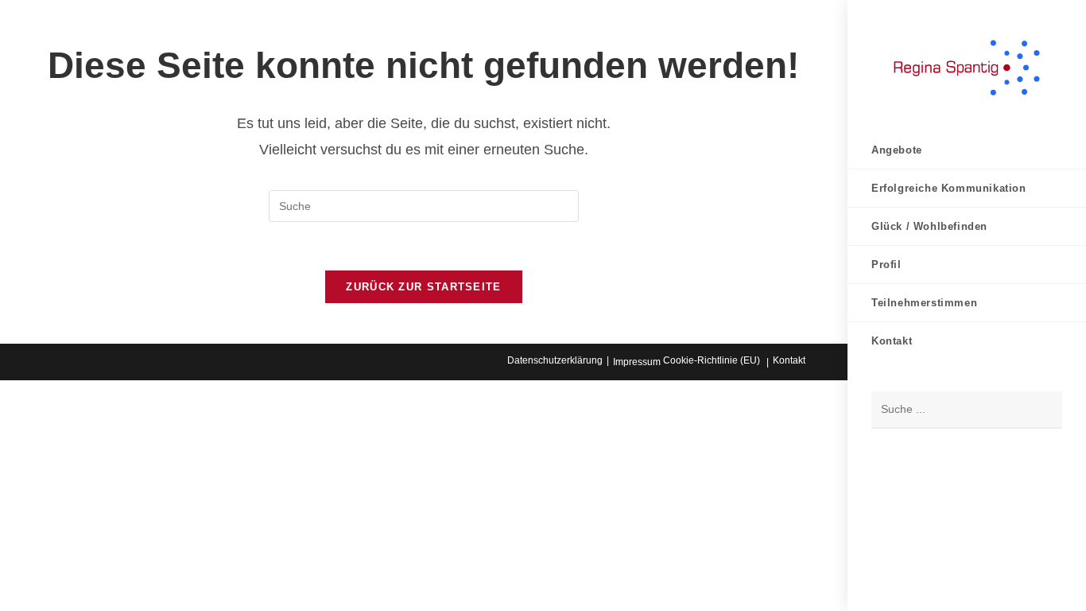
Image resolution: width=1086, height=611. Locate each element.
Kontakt (789, 360)
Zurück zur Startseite (423, 287)
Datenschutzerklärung (555, 360)
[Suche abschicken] (1042, 410)
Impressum (637, 362)
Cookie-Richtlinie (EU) (711, 360)
